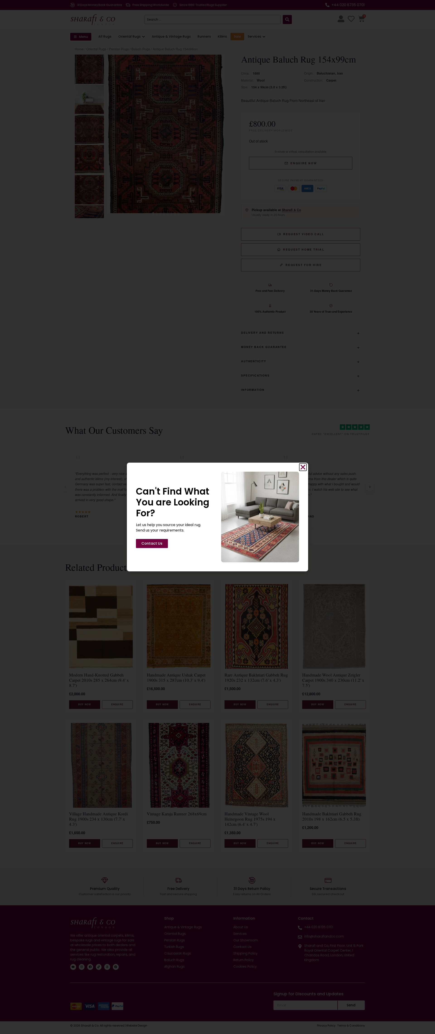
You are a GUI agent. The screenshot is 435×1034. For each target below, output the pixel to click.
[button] (303, 467)
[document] (217, 517)
